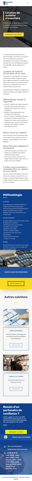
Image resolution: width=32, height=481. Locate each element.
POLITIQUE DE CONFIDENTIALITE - (10, 477)
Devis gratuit (16, 283)
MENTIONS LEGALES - (24, 477)
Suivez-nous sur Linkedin (21, 437)
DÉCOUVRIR (16, 345)
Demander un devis (13, 34)
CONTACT (16, 479)
